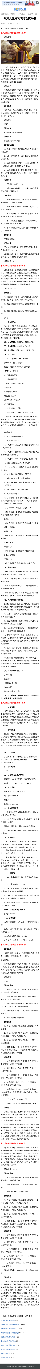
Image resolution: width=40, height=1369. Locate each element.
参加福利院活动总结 (8, 1337)
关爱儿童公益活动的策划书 (10, 1333)
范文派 (12, 14)
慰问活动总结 (5, 1353)
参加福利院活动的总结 (8, 1341)
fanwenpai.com (21, 1366)
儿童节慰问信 (5, 1358)
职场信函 (21, 14)
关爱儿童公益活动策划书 (9, 1329)
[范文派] (20, 10)
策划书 (30, 14)
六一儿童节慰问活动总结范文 (11, 1324)
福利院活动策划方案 (8, 1345)
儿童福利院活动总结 (8, 1320)
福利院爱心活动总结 (8, 1349)
